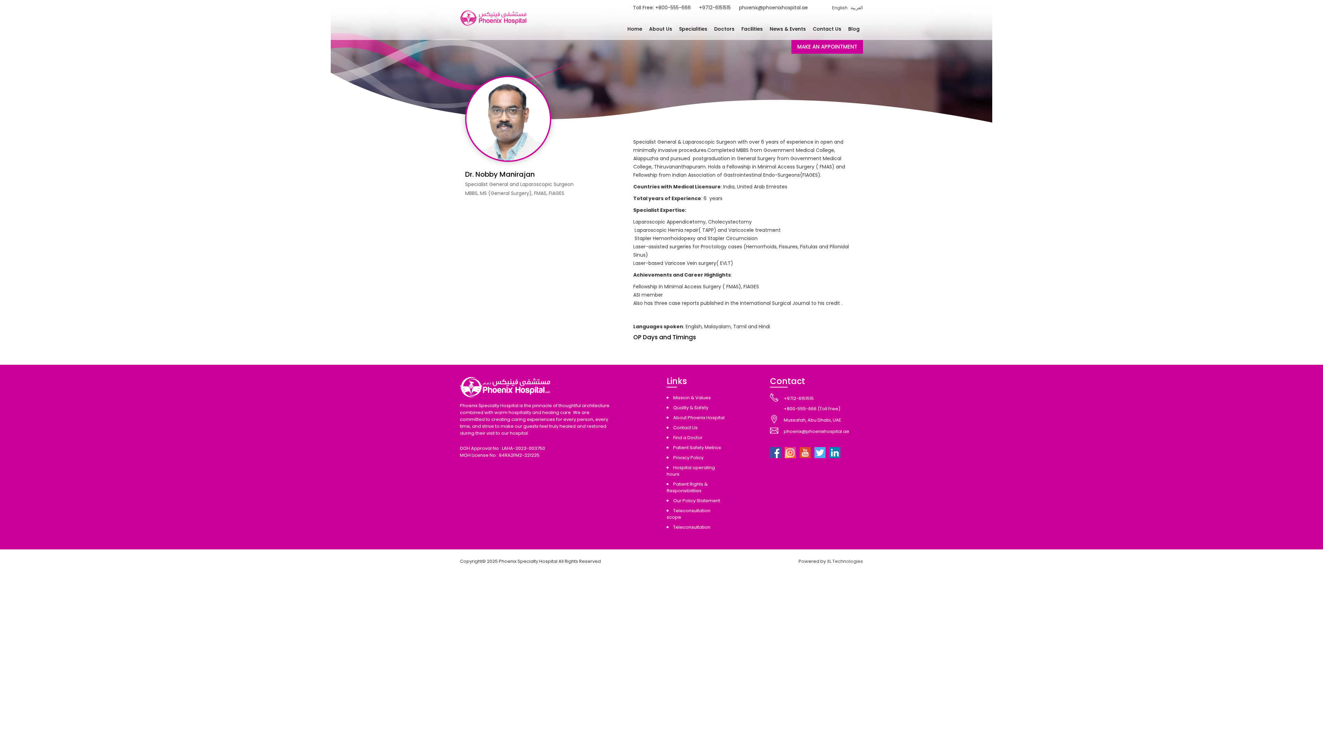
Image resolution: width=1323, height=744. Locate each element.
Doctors (724, 28)
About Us (660, 28)
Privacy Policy (688, 457)
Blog (854, 28)
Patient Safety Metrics (697, 447)
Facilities (752, 28)
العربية (857, 7)
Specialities (693, 28)
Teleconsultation (691, 527)
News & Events (788, 28)
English (840, 7)
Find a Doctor (687, 437)
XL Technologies (845, 561)
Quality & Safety (690, 407)
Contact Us (827, 28)
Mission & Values (692, 397)
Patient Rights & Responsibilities (687, 487)
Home (634, 28)
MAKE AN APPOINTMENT (827, 46)
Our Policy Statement (696, 500)
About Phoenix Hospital (699, 417)
